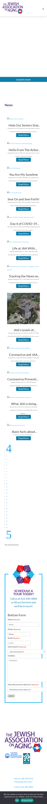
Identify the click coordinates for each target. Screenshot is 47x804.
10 (6, 483)
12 (6, 490)
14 (6, 496)
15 (6, 499)
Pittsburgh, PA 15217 (23, 782)
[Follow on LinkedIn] (33, 770)
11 (6, 487)
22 (6, 521)
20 (6, 515)
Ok (17, 800)
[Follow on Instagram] (23, 770)
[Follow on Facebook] (14, 770)
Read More (23, 135)
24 (6, 527)
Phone (14, 629)
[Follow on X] (19, 770)
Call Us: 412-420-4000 (23, 787)
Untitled (11, 656)
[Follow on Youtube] (28, 770)
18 (6, 508)
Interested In (17, 647)
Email (14, 638)
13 (6, 493)
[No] (44, 797)
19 (6, 511)
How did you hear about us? (23, 684)
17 (6, 505)
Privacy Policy (27, 800)
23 (6, 524)
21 (6, 518)
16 (6, 502)
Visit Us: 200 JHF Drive (23, 778)
